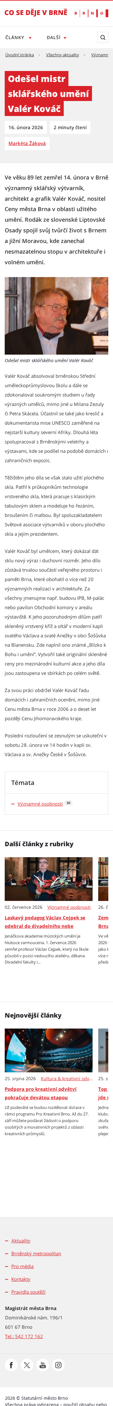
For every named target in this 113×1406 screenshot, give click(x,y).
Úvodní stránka (19, 55)
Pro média (22, 1266)
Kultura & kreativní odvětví (67, 1078)
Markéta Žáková (27, 143)
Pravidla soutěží (28, 1292)
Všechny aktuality (62, 55)
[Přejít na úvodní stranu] (36, 16)
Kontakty (20, 1279)
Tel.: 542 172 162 (24, 1336)
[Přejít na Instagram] (58, 1365)
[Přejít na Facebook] (11, 1365)
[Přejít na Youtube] (42, 1365)
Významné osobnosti (40, 804)
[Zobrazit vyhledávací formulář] (102, 37)
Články (15, 37)
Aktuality (20, 1240)
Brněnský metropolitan (36, 1253)
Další (54, 37)
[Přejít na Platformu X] (27, 1365)
